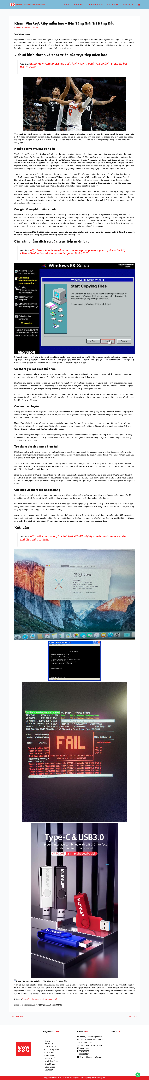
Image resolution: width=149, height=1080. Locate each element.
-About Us (48, 1044)
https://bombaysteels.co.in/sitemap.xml (39, 999)
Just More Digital (98, 1077)
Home (66, 4)
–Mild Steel (49, 1055)
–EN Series (49, 1052)
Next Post (134, 1016)
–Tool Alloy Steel (51, 1049)
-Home (47, 1041)
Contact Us (127, 4)
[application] (101, 4)
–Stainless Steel (51, 1061)
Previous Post (16, 1016)
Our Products (93, 4)
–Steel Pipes (49, 1064)
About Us (78, 4)
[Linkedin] (139, 4)
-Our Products (50, 1047)
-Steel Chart (49, 1067)
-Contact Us (49, 1070)
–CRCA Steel (49, 1058)
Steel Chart (112, 4)
